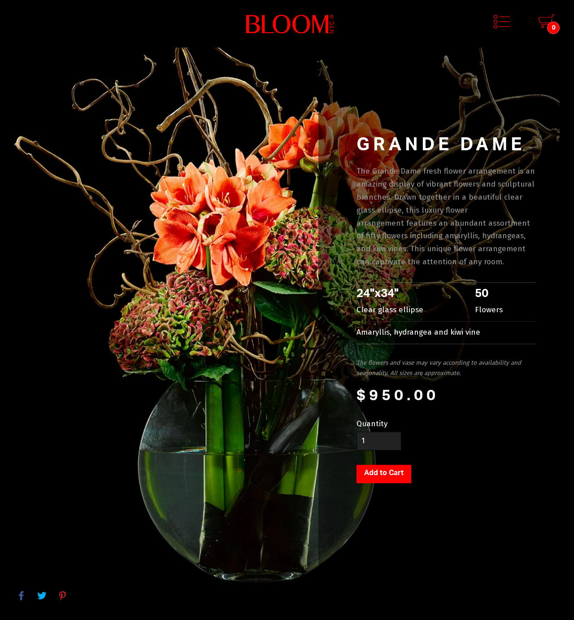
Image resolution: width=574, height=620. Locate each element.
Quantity (372, 423)
